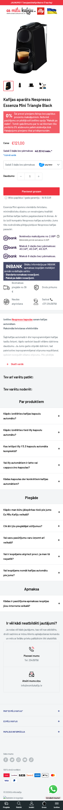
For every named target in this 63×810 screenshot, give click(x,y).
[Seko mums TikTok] (31, 759)
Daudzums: (9, 176)
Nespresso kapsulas (22, 319)
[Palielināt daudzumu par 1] (38, 176)
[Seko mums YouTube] (25, 759)
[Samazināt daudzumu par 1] (20, 176)
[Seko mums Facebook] (5, 759)
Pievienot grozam (31, 191)
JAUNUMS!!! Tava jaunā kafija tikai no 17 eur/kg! (31, 2)
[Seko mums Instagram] (18, 759)
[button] (32, 165)
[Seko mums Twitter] (12, 759)
